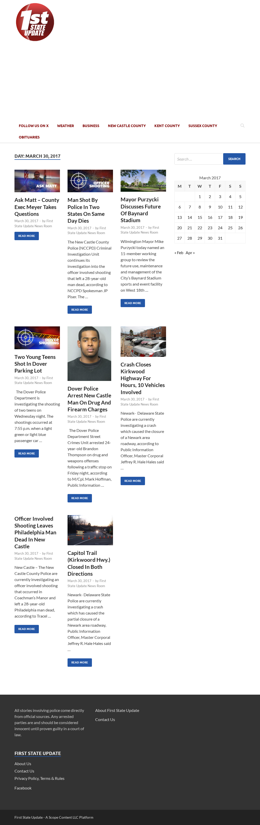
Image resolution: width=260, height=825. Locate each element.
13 (179, 217)
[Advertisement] (130, 81)
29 (200, 238)
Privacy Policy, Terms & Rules (39, 778)
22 (200, 227)
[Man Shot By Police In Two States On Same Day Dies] (90, 183)
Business (91, 126)
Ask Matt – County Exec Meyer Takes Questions (36, 207)
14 (189, 217)
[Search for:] (210, 159)
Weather (65, 126)
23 (210, 227)
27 (179, 238)
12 (240, 206)
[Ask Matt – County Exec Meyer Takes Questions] (37, 183)
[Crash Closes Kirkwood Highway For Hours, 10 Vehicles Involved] (143, 343)
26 (240, 227)
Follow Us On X (33, 126)
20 (179, 227)
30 (210, 238)
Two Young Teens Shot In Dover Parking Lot (35, 364)
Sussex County (202, 126)
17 (220, 217)
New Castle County (127, 126)
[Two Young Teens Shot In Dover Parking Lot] (37, 339)
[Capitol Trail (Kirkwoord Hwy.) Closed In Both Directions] (90, 532)
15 (200, 217)
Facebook (22, 787)
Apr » (190, 252)
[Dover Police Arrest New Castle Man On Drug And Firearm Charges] (90, 355)
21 (189, 227)
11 (230, 206)
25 (230, 227)
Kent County (167, 126)
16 (210, 217)
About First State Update (117, 710)
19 (240, 217)
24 (220, 227)
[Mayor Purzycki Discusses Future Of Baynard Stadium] (143, 183)
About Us (22, 763)
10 (220, 206)
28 (189, 238)
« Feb (178, 252)
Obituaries (29, 137)
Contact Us (24, 770)
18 (230, 217)
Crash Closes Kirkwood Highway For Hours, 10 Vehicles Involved (143, 378)
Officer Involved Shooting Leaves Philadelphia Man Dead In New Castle (35, 532)
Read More (24, 235)
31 (220, 238)
